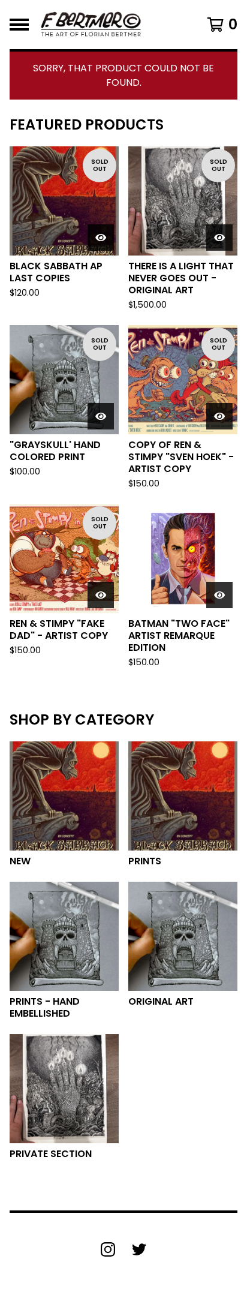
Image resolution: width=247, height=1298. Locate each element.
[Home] (90, 25)
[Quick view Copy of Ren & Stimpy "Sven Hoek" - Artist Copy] (219, 416)
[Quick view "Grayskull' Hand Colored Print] (101, 416)
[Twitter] (139, 1249)
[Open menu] (19, 24)
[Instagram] (108, 1249)
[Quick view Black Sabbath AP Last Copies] (101, 237)
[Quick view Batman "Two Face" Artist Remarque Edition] (219, 595)
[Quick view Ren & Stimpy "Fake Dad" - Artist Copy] (101, 595)
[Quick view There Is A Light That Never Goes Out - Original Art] (219, 237)
